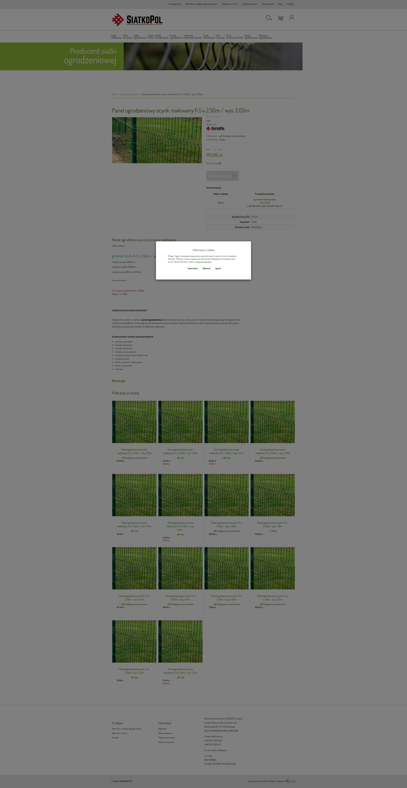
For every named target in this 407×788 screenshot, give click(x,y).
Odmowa (206, 268)
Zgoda (218, 268)
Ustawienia (193, 268)
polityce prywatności (203, 261)
